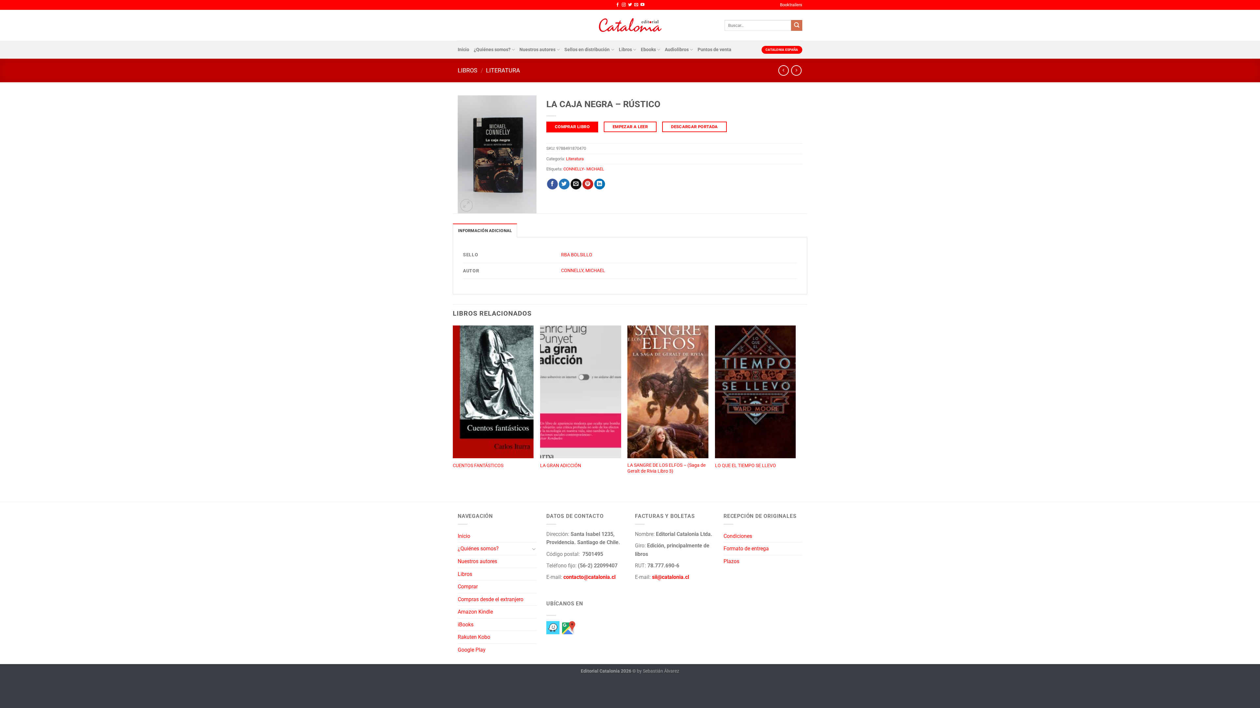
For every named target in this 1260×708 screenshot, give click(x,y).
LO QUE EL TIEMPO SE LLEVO (745, 465)
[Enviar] (796, 25)
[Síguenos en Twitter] (630, 5)
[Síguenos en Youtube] (642, 5)
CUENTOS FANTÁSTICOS (478, 465)
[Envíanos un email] (636, 5)
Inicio (463, 49)
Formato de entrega (746, 548)
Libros (625, 49)
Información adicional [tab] (485, 230)
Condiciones (738, 536)
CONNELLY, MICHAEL (583, 270)
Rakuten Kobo (474, 637)
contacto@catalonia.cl (589, 577)
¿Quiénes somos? (492, 49)
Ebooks (648, 49)
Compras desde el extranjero (490, 599)
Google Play (472, 650)
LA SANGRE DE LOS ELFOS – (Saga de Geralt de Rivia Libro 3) (666, 468)
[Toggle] (533, 549)
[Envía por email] (576, 184)
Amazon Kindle (475, 612)
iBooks (465, 624)
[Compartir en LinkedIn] (599, 184)
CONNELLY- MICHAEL (583, 169)
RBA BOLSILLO (576, 255)
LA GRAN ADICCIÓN (560, 465)
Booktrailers (791, 4)
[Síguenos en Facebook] (618, 5)
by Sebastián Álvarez (658, 671)
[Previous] (453, 406)
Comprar (468, 586)
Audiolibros (677, 49)
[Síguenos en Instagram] (624, 5)
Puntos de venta (714, 49)
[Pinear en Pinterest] (587, 184)
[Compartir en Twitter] (564, 184)
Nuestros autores (537, 49)
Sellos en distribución (587, 49)
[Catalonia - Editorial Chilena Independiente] (630, 25)
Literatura (503, 70)
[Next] (795, 406)
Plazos (731, 561)
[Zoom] (466, 205)
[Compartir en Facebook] (552, 184)
